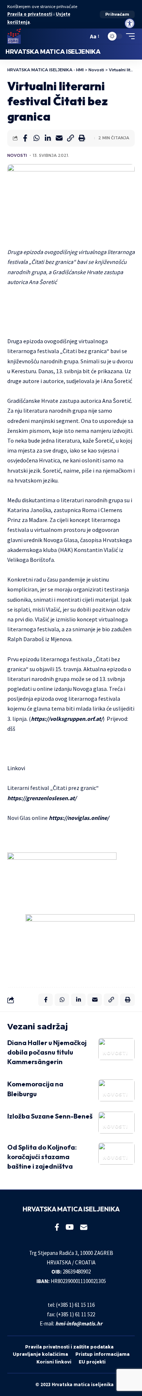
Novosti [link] (17, 155)
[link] (130, 23)
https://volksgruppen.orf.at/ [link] (67, 718)
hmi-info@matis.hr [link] (78, 1323)
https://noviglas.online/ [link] (79, 817)
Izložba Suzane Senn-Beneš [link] (49, 1116)
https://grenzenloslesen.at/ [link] (41, 798)
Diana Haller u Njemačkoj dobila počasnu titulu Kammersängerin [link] (47, 1052)
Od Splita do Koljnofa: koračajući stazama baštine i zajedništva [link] (42, 1156)
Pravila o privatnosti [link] (29, 14)
